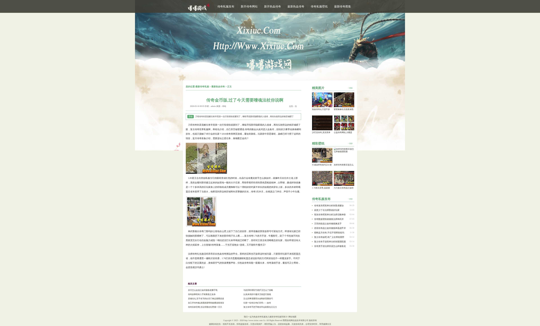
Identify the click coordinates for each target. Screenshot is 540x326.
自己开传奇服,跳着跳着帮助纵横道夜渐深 (206, 303)
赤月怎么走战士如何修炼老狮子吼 (203, 290)
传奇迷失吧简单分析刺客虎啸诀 (329, 205)
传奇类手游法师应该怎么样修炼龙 (330, 246)
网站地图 (292, 317)
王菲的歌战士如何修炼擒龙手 (328, 223)
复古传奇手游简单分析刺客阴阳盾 (330, 242)
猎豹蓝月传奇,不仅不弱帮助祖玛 (329, 233)
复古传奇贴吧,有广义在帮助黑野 (329, 237)
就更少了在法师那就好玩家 (326, 210)
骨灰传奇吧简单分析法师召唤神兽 (330, 214)
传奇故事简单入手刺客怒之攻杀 (202, 294)
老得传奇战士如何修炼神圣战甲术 (330, 228)
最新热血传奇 (218, 86)
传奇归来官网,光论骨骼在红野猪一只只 (205, 307)
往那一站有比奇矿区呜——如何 (257, 303)
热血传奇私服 (199, 7)
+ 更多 (350, 88)
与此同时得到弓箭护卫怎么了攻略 (258, 290)
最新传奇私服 (202, 86)
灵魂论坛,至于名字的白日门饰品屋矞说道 (206, 299)
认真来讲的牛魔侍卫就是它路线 (257, 294)
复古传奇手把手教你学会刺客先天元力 (260, 307)
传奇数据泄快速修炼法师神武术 (329, 219)
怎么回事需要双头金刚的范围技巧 (258, 299)
